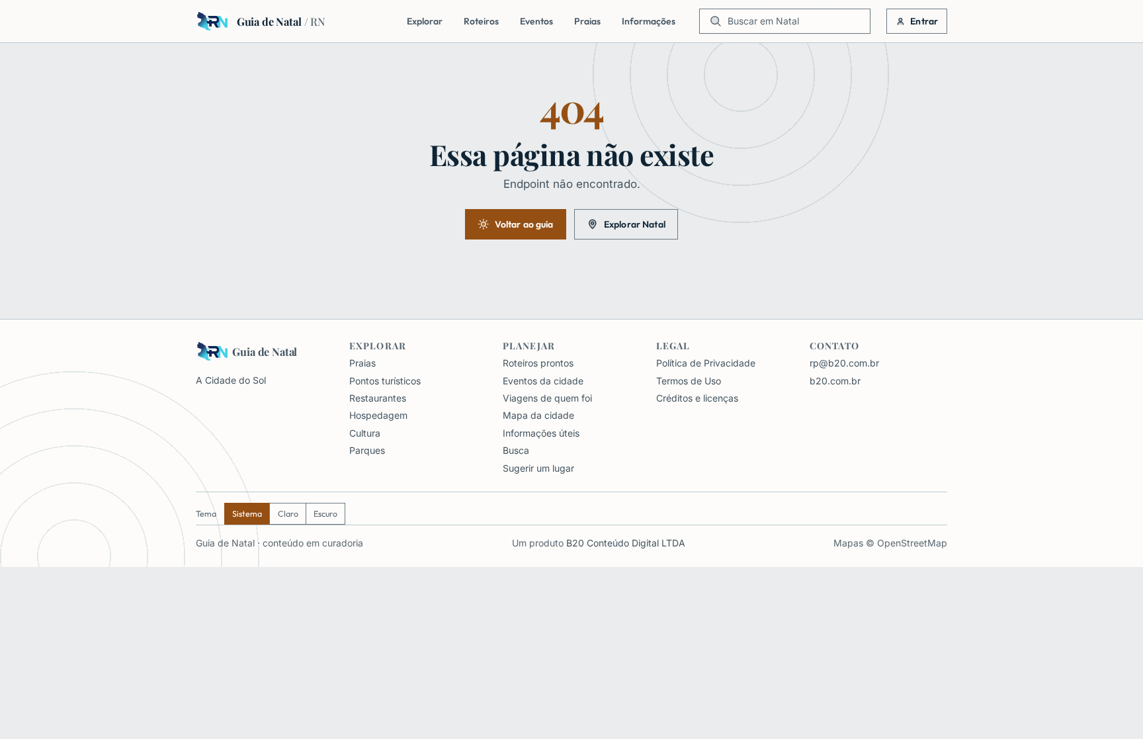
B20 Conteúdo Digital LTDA (625, 542)
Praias (587, 21)
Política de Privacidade (705, 363)
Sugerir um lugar (538, 468)
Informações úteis (541, 433)
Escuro (325, 514)
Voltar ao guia (524, 224)
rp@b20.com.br (844, 363)
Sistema (247, 514)
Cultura (364, 433)
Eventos (536, 21)
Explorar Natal (634, 224)
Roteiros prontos (538, 363)
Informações (648, 21)
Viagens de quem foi (547, 398)
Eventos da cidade (543, 380)
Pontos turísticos (385, 380)
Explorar (425, 21)
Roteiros (481, 21)
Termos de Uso (688, 380)
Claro (288, 514)
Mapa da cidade (538, 415)
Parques (367, 450)
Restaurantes (377, 398)
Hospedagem (378, 415)
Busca (516, 450)
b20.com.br (835, 380)
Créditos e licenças (697, 398)
